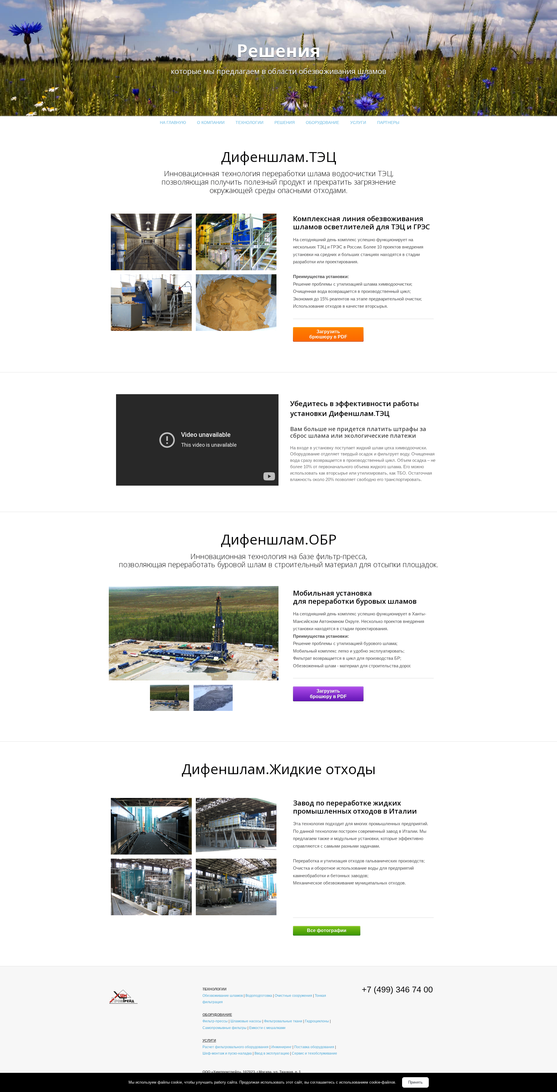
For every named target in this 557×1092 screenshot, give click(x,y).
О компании (211, 122)
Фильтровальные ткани (283, 1021)
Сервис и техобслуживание (314, 1053)
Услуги (358, 122)
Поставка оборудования (314, 1047)
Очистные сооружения (293, 995)
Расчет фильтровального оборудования (235, 1047)
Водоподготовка (258, 995)
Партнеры (388, 122)
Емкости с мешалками (267, 1027)
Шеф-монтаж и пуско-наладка (227, 1053)
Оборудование (322, 122)
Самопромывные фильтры (224, 1027)
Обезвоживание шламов (222, 995)
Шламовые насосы (245, 1021)
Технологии (249, 122)
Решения (284, 122)
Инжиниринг (281, 1047)
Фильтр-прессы (215, 1021)
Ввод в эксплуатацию (271, 1053)
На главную (173, 122)
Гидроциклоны (317, 1021)
